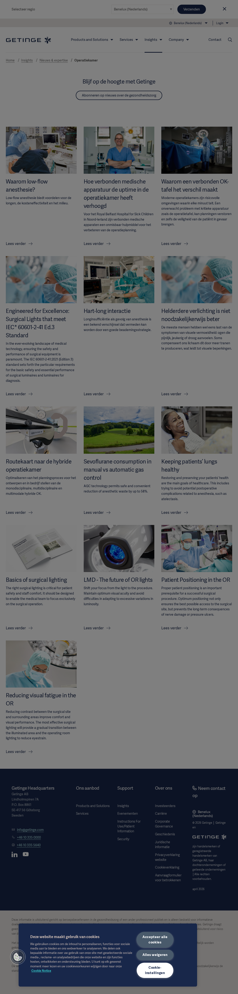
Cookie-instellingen (155, 970)
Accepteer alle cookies (155, 939)
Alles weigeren (155, 955)
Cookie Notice (41, 971)
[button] (17, 956)
